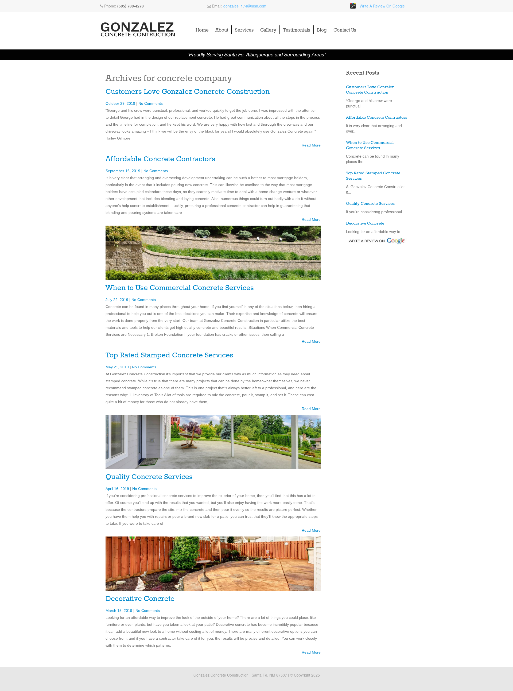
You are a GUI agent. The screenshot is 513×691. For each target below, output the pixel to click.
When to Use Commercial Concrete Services (180, 288)
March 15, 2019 (119, 610)
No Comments (150, 103)
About (221, 30)
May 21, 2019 (118, 367)
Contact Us (344, 30)
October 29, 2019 (121, 103)
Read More (311, 145)
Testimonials (296, 30)
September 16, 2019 (123, 171)
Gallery (268, 30)
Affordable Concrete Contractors (160, 159)
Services (244, 30)
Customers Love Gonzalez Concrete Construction (188, 91)
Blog (322, 30)
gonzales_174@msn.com (244, 6)
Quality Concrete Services (149, 477)
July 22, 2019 (117, 300)
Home (202, 30)
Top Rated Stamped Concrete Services (169, 355)
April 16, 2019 (118, 489)
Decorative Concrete (140, 599)
